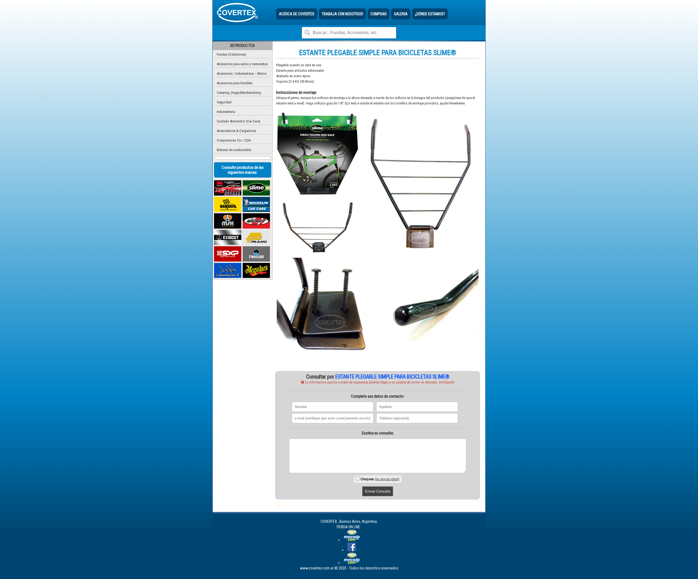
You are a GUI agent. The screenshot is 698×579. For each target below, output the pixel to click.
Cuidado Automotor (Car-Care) (238, 121)
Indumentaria (226, 112)
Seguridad (224, 102)
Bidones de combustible (234, 150)
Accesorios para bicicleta (234, 83)
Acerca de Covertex (296, 14)
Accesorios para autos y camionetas (242, 64)
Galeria (401, 14)
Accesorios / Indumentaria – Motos (242, 73)
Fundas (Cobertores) (231, 54)
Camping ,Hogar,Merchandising (239, 93)
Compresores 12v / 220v (234, 140)
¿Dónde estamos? (430, 14)
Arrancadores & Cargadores (236, 131)
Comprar (379, 14)
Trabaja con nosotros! (342, 14)
